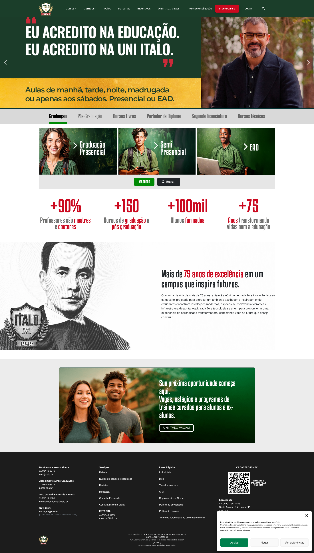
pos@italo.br (46, 488)
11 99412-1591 (107, 514)
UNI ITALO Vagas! (176, 428)
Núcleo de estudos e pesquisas (115, 478)
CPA (161, 491)
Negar (264, 542)
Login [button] (249, 8)
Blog (161, 478)
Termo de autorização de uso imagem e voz (182, 517)
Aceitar (234, 542)
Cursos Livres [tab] (124, 116)
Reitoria (103, 472)
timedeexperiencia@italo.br (53, 501)
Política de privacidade (171, 504)
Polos (107, 8)
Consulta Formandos (110, 498)
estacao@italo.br (108, 518)
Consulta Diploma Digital (112, 504)
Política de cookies (169, 511)
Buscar (170, 181)
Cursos (70, 8)
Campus (89, 8)
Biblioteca (104, 491)
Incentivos (144, 8)
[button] (307, 515)
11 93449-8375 (47, 470)
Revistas (103, 485)
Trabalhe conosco (168, 485)
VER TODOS (144, 182)
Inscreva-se (227, 8)
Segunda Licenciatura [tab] (209, 116)
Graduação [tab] (58, 116)
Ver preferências (294, 542)
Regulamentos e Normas (172, 498)
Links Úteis (165, 472)
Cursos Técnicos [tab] (251, 116)
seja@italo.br (46, 474)
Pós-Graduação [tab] (90, 116)
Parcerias (124, 8)
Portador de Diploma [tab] (164, 116)
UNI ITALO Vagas (169, 8)
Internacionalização (199, 8)
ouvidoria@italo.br (48, 511)
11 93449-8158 (47, 498)
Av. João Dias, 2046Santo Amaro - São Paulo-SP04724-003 (234, 507)
